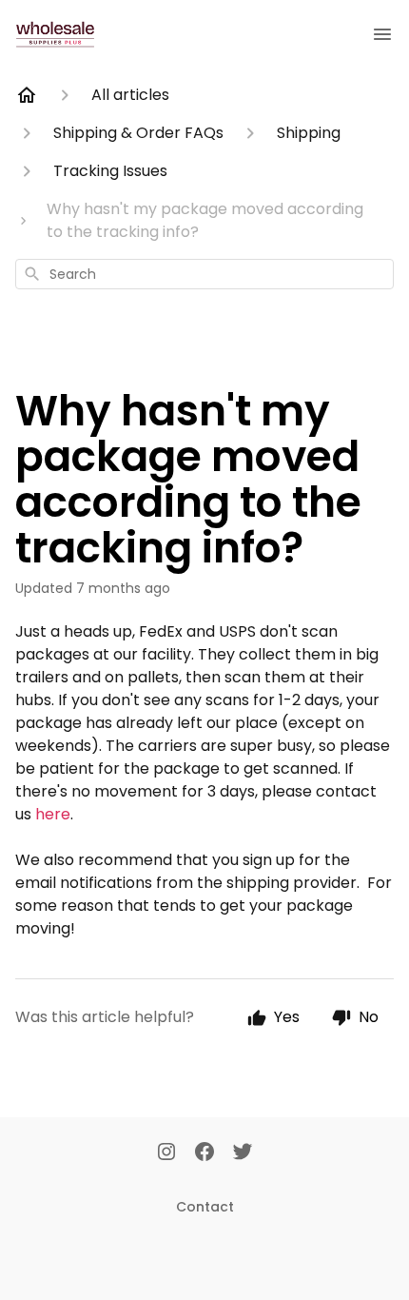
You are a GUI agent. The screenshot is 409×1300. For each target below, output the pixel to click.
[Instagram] (166, 1153)
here (52, 814)
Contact (205, 1206)
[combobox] (204, 274)
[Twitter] (242, 1153)
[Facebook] (204, 1153)
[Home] (26, 95)
